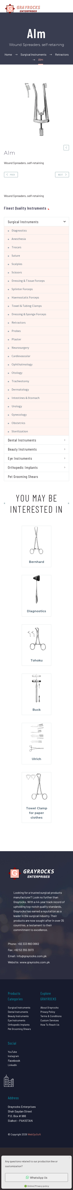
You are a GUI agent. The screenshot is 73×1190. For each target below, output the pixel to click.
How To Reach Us (49, 1024)
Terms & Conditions (51, 1016)
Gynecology (19, 414)
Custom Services (49, 1020)
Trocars (16, 247)
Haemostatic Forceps (25, 297)
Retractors (19, 322)
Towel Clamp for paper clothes (36, 813)
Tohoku (37, 660)
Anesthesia (19, 239)
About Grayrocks (49, 1007)
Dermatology (20, 389)
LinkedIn (12, 1065)
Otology (17, 373)
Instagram (13, 1056)
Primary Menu (65, 9)
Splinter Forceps (22, 289)
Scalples (17, 264)
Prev (12, 174)
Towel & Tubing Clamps (27, 306)
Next (60, 174)
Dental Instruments (22, 440)
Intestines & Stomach (25, 398)
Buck (37, 710)
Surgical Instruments (23, 221)
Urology (17, 406)
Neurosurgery (20, 347)
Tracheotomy (20, 381)
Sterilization (20, 431)
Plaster (16, 339)
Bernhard (36, 562)
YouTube (12, 1051)
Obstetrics (18, 423)
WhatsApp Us (38, 1177)
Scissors (17, 272)
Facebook (14, 1060)
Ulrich (36, 759)
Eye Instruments (20, 458)
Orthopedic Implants (23, 467)
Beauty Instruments (22, 449)
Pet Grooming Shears (23, 476)
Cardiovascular (21, 356)
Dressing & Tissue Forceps (28, 280)
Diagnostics (19, 230)
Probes (16, 331)
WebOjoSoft (34, 1134)
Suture (16, 255)
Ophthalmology (22, 364)
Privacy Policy (47, 1011)
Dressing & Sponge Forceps (29, 314)
